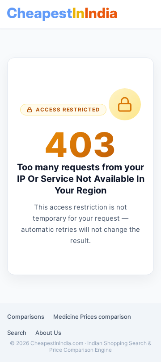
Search (16, 332)
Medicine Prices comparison (92, 316)
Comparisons (25, 316)
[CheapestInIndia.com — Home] (62, 14)
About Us (48, 332)
